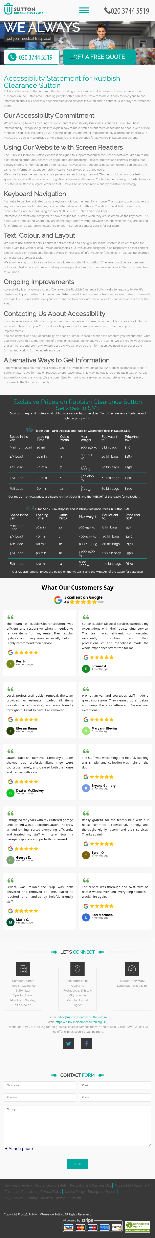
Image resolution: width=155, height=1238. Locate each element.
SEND (77, 1164)
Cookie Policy (75, 1192)
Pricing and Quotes (102, 1192)
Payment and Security (21, 1198)
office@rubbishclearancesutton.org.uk (82, 1017)
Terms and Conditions (21, 1192)
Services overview (18, 1185)
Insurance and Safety (51, 1185)
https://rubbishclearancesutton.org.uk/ (81, 1022)
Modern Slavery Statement (61, 1198)
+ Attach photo (19, 1148)
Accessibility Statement (132, 1185)
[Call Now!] (131, 10)
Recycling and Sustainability (90, 1185)
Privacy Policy (50, 1192)
